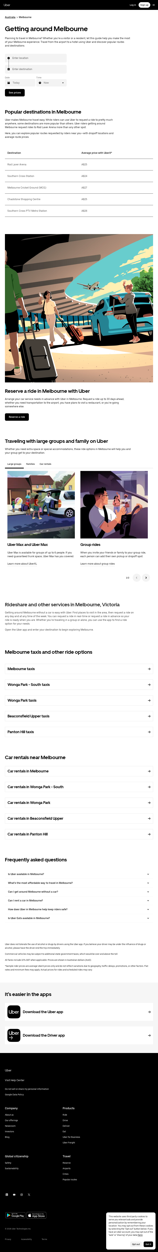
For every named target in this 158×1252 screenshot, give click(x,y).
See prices (15, 92)
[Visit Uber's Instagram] (21, 1194)
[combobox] (12, 58)
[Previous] (137, 578)
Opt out (136, 1244)
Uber (7, 5)
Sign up (144, 5)
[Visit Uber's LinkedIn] (6, 1194)
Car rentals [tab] (45, 464)
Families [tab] (30, 464)
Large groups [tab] (14, 464)
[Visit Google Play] (15, 1215)
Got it (148, 1244)
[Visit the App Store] (36, 1215)
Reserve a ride (17, 416)
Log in (133, 5)
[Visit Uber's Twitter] (29, 1194)
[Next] (146, 578)
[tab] (56, 464)
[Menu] (153, 5)
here (140, 1235)
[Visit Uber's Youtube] (14, 1194)
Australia (10, 17)
